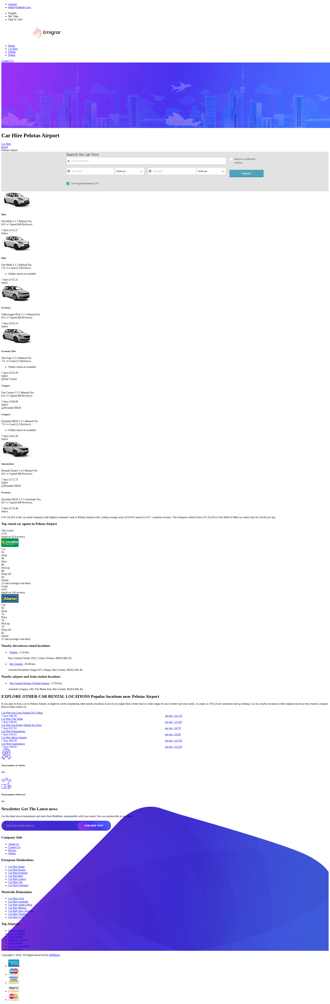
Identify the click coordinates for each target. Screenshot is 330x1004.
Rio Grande (16, 664)
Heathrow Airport (18, 939)
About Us (13, 844)
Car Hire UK (15, 882)
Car (3, 549)
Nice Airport (15, 949)
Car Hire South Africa (20, 904)
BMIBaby (54, 955)
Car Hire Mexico (17, 907)
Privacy (12, 850)
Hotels (11, 55)
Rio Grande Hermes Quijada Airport (30, 683)
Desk (4, 555)
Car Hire (13, 48)
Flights (12, 51)
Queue (5, 580)
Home (11, 45)
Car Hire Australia (18, 901)
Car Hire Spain (16, 866)
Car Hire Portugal (18, 872)
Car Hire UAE (16, 917)
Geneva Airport (16, 933)
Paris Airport (15, 942)
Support (12, 4)
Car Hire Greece (17, 879)
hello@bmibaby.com (19, 7)
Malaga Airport (16, 930)
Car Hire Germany (18, 885)
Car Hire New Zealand (20, 910)
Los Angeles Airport (19, 946)
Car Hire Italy (15, 875)
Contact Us (7, 60)
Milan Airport (15, 936)
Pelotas (14, 652)
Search (246, 173)
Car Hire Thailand (18, 914)
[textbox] (146, 161)
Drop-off (6, 573)
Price (4, 561)
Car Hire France (17, 869)
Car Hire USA (16, 898)
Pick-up (5, 567)
